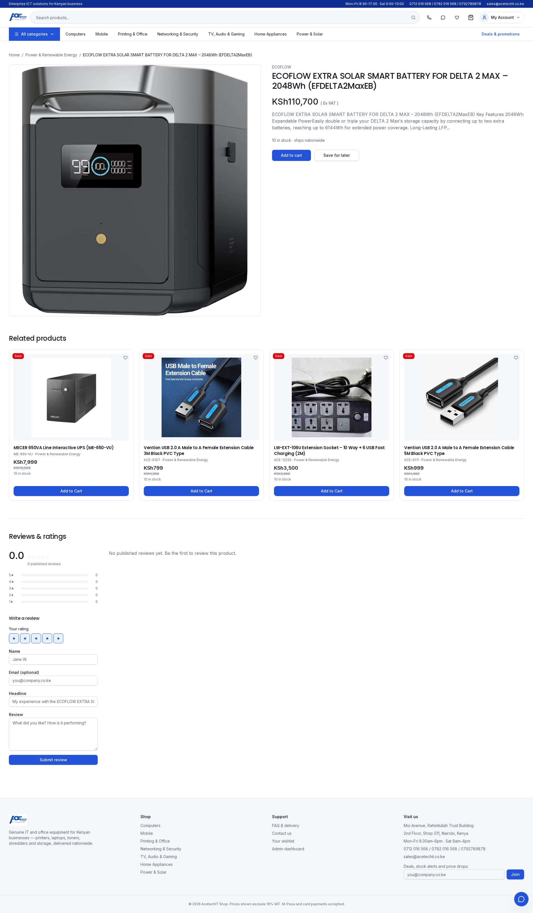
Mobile (101, 34)
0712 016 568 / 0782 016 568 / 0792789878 (445, 4)
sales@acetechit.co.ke (505, 4)
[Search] (413, 17)
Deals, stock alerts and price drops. (436, 866)
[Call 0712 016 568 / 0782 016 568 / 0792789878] (429, 17)
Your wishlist (283, 841)
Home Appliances (271, 34)
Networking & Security (177, 34)
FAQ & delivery (285, 825)
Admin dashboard (288, 848)
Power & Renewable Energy (51, 54)
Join (515, 874)
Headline (17, 693)
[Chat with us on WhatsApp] (521, 899)
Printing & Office (132, 34)
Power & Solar (310, 34)
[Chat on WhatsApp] (443, 17)
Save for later (336, 155)
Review (16, 714)
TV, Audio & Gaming (226, 34)
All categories (34, 34)
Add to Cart (71, 491)
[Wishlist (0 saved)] (457, 17)
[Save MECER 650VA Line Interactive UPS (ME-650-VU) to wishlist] (125, 357)
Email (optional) (24, 672)
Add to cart (291, 155)
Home (14, 54)
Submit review (53, 759)
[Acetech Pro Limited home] (18, 17)
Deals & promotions (501, 34)
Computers (76, 34)
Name (14, 651)
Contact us (281, 833)
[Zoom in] (135, 190)
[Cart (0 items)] (471, 17)
